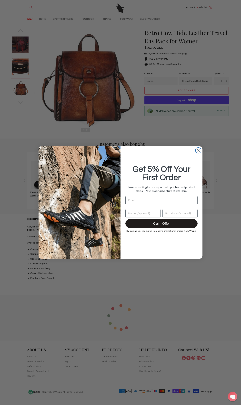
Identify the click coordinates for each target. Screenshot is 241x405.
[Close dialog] (198, 150)
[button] (232, 396)
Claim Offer (161, 223)
